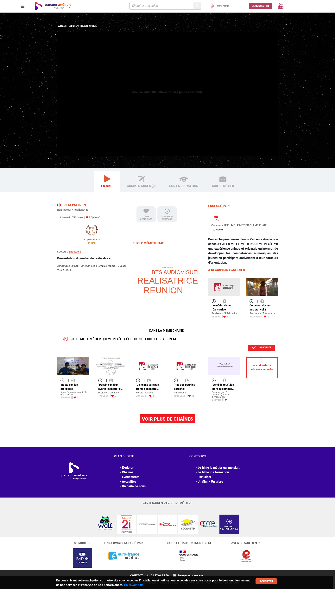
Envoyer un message (190, 575)
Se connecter (260, 6)
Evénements (130, 477)
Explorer (73, 26)
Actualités (129, 481)
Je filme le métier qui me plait (219, 467)
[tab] (107, 181)
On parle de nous (134, 486)
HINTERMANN (167, 267)
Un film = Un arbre (210, 481)
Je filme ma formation (213, 472)
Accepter (266, 581)
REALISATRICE (167, 280)
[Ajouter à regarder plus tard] (215, 301)
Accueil (62, 26)
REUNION (163, 290)
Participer (204, 477)
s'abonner (265, 347)
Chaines (127, 472)
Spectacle (75, 251)
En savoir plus (133, 584)
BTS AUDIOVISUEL (176, 272)
